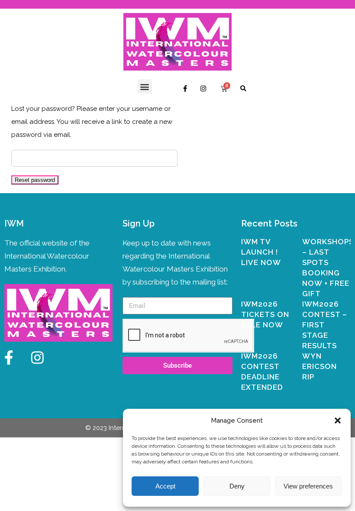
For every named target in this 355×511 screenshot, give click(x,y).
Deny (237, 486)
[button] (337, 420)
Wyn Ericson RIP (319, 366)
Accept (165, 486)
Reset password (35, 180)
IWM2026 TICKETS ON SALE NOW (265, 314)
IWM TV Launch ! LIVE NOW (261, 252)
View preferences (308, 486)
